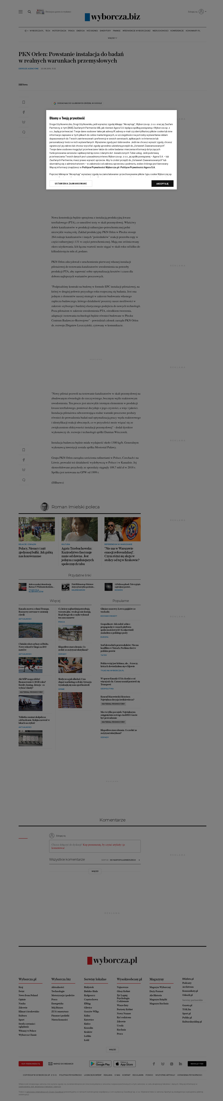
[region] (111, 149)
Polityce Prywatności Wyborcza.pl (100, 167)
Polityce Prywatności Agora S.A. (137, 167)
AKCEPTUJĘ (162, 183)
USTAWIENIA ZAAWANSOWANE (71, 183)
